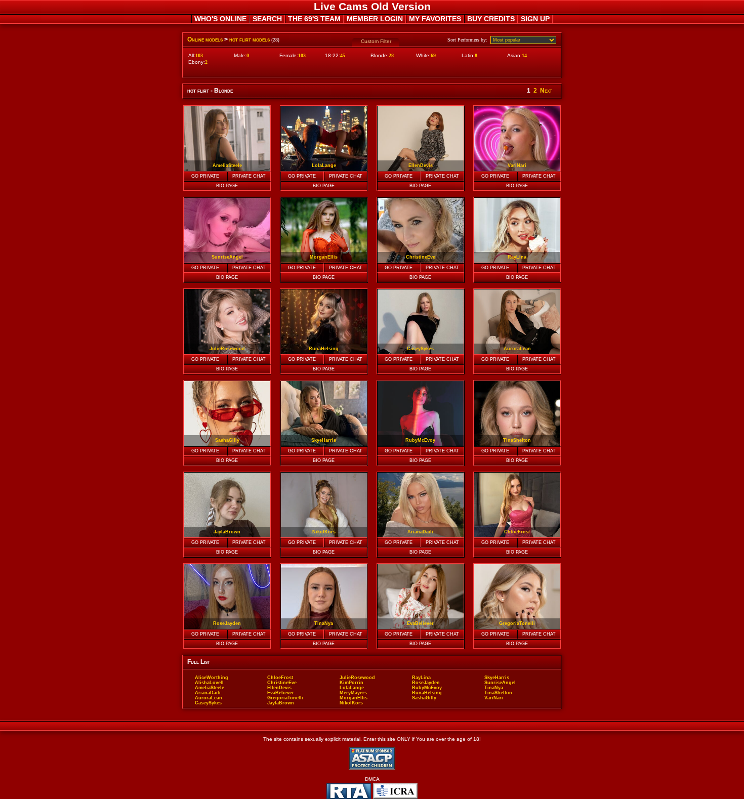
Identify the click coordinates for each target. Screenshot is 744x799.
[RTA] (348, 791)
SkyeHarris (496, 677)
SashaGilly (424, 697)
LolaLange (352, 687)
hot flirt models (249, 39)
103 (199, 55)
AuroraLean (208, 697)
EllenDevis (279, 687)
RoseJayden (426, 682)
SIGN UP (535, 19)
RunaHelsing (427, 692)
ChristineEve (282, 682)
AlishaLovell (209, 682)
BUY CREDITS (491, 19)
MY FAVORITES (435, 19)
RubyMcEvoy (427, 687)
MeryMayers (353, 692)
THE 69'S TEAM (314, 19)
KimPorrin (351, 682)
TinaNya (493, 687)
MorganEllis (353, 697)
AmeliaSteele (209, 687)
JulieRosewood (357, 677)
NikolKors (351, 702)
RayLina (421, 677)
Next (546, 90)
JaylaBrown (280, 702)
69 (433, 55)
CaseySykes (208, 702)
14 (524, 55)
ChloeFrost (280, 677)
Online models (205, 39)
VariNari (493, 697)
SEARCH (267, 19)
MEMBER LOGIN (375, 19)
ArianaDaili (208, 692)
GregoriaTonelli (285, 697)
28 (391, 55)
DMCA (372, 779)
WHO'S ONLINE (220, 19)
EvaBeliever (280, 692)
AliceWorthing (211, 677)
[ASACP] (372, 758)
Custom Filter (376, 41)
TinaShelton (498, 692)
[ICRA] (395, 791)
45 (342, 55)
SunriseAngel (500, 682)
